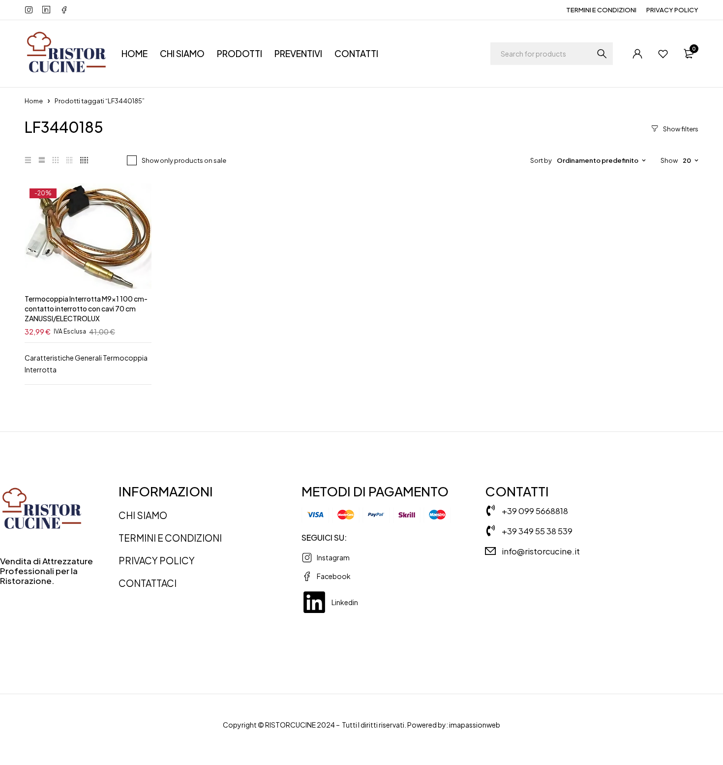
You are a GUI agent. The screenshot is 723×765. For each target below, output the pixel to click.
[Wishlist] (663, 53)
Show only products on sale (184, 160)
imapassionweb (474, 724)
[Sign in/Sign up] (637, 53)
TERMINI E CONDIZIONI (601, 10)
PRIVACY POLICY (672, 10)
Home (34, 101)
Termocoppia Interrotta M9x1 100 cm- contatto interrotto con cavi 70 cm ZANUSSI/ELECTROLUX (86, 308)
